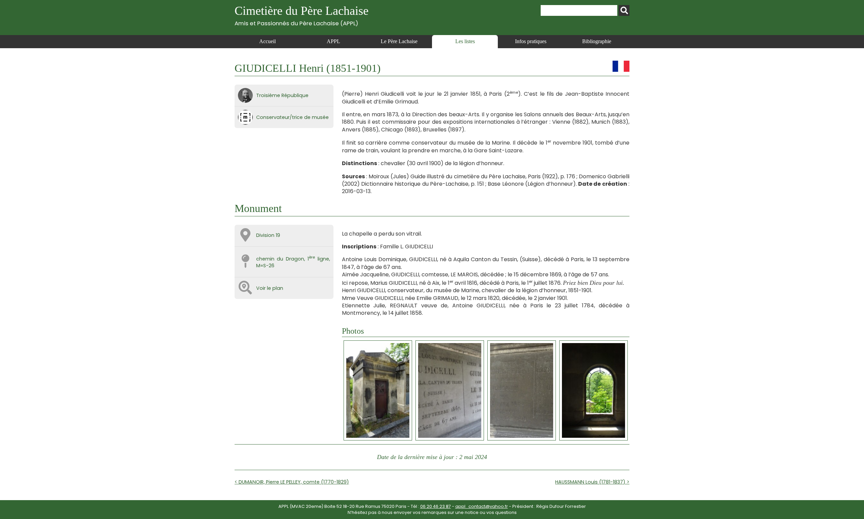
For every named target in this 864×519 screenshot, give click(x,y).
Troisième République (282, 95)
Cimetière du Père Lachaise (302, 15)
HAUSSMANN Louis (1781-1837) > (592, 482)
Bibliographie (596, 41)
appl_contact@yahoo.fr (481, 506)
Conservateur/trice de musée (292, 117)
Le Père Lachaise (399, 41)
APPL (333, 41)
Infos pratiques (530, 41)
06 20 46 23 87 (435, 506)
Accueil (267, 41)
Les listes (465, 41)
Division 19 (268, 235)
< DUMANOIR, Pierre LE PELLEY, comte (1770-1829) (292, 482)
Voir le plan (269, 288)
